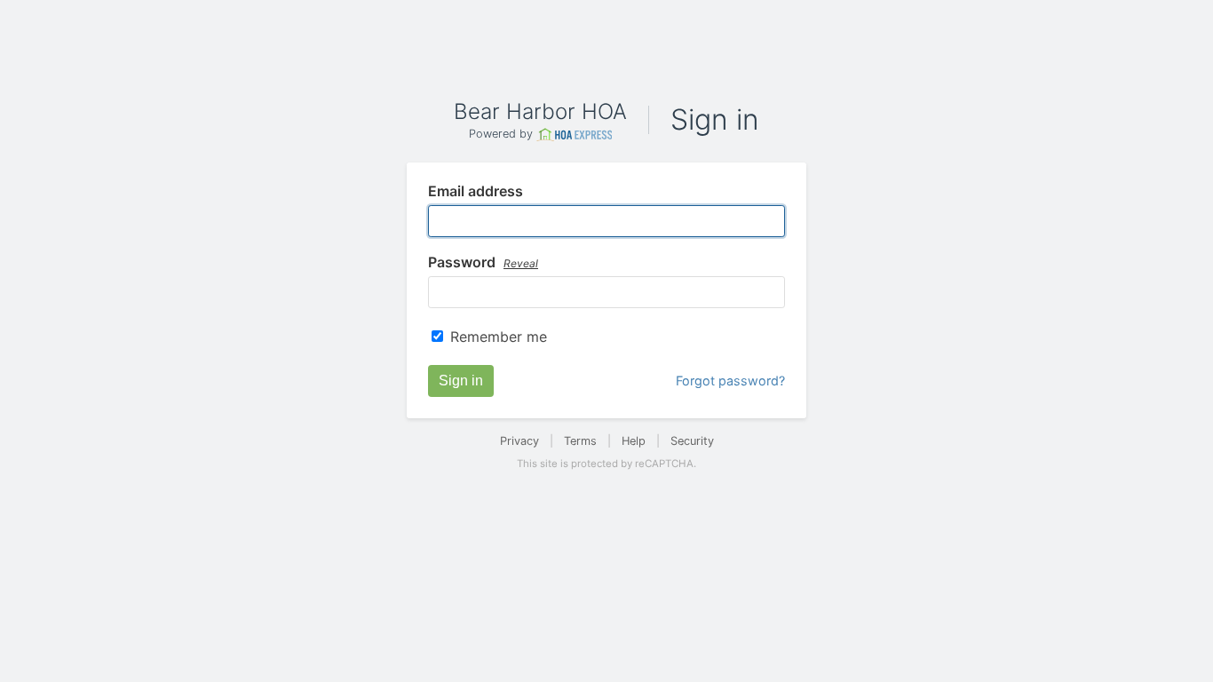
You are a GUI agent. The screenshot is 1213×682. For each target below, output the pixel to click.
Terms (580, 441)
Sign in (461, 380)
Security (692, 441)
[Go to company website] (574, 134)
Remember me (498, 336)
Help (634, 441)
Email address (475, 192)
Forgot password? (730, 380)
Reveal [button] (520, 263)
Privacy (519, 441)
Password (483, 263)
